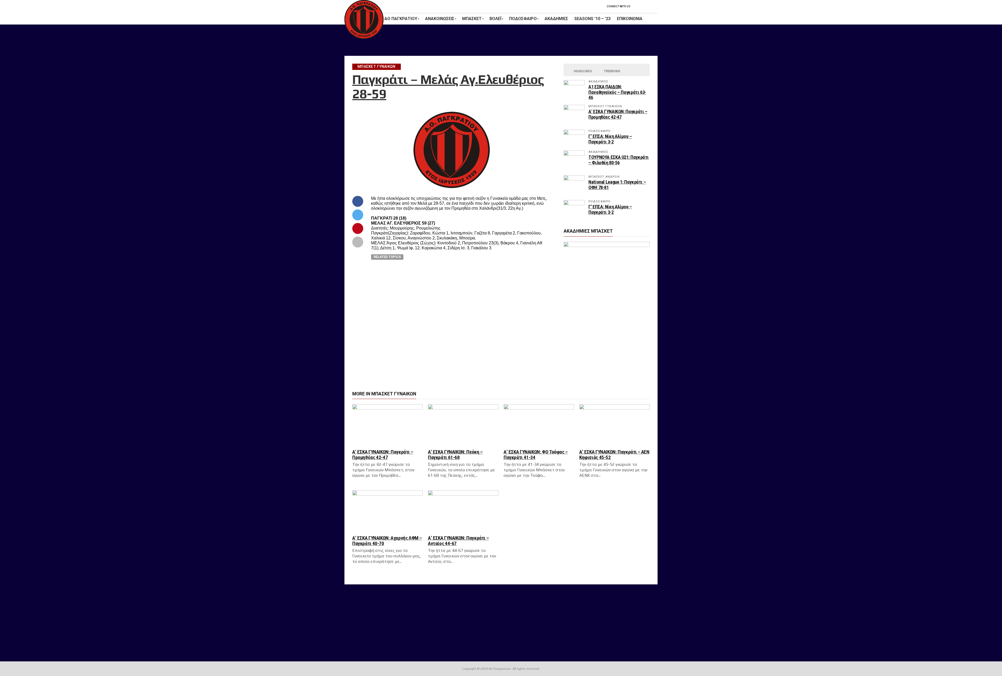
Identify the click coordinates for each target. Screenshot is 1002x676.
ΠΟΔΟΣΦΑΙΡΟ (523, 18)
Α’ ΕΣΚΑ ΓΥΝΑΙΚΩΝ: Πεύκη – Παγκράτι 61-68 (455, 454)
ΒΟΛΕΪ (495, 18)
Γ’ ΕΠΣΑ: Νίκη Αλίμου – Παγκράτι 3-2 (610, 139)
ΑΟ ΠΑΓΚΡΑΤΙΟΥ (400, 18)
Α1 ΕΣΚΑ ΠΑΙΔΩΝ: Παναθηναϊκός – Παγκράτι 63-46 (617, 92)
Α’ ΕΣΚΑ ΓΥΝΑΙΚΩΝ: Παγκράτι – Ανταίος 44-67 (458, 540)
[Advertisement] (501, 40)
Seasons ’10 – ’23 (592, 18)
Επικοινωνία (629, 18)
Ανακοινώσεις (439, 18)
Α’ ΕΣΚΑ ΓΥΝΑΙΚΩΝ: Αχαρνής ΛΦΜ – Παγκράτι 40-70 (387, 540)
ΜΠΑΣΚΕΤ (472, 18)
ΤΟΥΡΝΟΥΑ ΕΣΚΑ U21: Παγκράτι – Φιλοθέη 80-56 (618, 159)
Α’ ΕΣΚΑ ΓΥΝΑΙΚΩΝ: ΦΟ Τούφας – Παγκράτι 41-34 (536, 454)
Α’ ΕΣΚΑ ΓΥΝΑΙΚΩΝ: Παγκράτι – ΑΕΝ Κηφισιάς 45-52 (614, 454)
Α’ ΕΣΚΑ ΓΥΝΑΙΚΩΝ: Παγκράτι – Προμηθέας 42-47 (617, 114)
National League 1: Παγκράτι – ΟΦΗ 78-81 (617, 184)
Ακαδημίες (556, 18)
